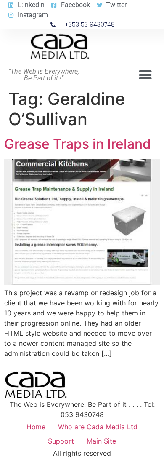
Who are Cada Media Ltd (98, 426)
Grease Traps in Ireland (77, 144)
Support (61, 441)
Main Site (101, 441)
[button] (145, 75)
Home (35, 426)
